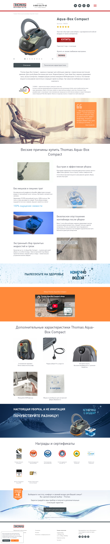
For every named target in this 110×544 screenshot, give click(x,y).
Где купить (59, 540)
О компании (37, 530)
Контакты (37, 532)
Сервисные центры (61, 537)
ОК (15, 540)
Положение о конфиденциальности (42, 534)
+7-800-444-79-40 (60, 534)
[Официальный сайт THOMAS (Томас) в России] (19, 5)
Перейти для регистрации (55, 510)
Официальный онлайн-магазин (20, 530)
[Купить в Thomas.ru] (61, 55)
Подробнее (6, 540)
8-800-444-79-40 (40, 5)
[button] (95, 5)
